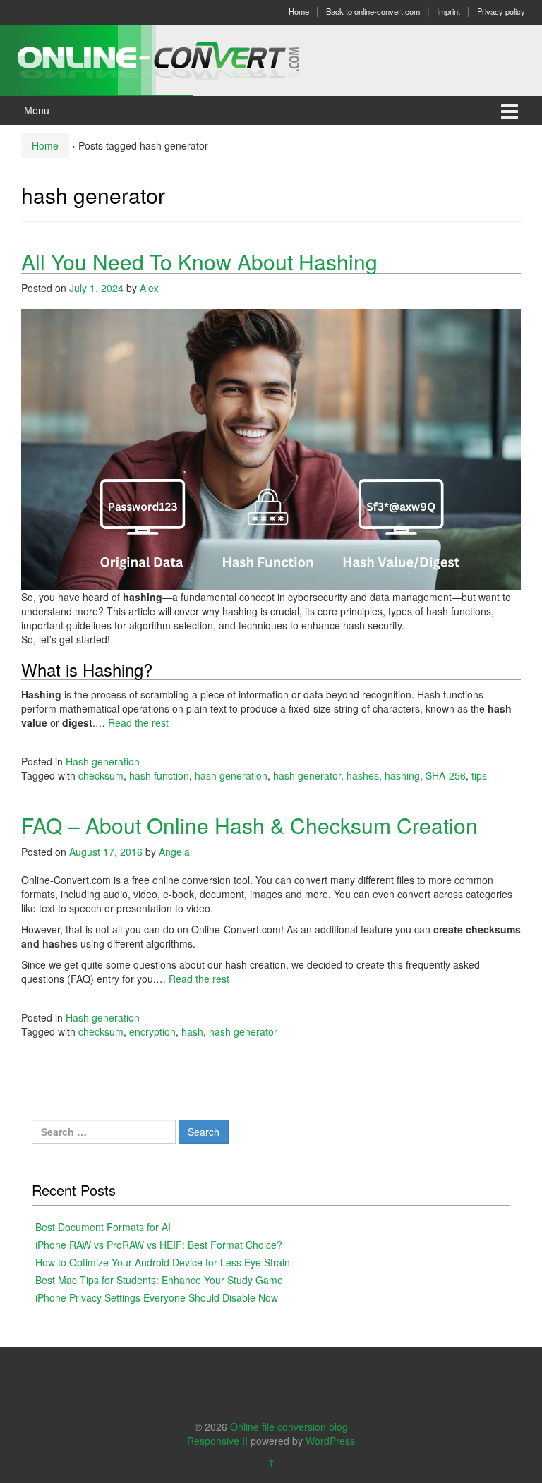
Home (299, 11)
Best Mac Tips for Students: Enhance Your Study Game (159, 1280)
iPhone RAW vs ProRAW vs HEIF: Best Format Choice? (158, 1244)
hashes (363, 775)
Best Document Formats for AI (103, 1227)
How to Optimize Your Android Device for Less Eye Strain (162, 1262)
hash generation (231, 775)
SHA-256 (446, 775)
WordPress (330, 1441)
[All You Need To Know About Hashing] (271, 448)
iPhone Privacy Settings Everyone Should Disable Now (156, 1297)
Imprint (448, 11)
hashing (402, 775)
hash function (159, 775)
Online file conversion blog (289, 1427)
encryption (152, 1031)
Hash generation (103, 761)
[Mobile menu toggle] (509, 110)
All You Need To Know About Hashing (199, 261)
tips (479, 775)
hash (192, 1031)
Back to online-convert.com (373, 11)
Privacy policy (501, 11)
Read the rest (138, 722)
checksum (101, 775)
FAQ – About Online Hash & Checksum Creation (249, 825)
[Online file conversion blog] (179, 59)
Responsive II (217, 1441)
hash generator (307, 775)
